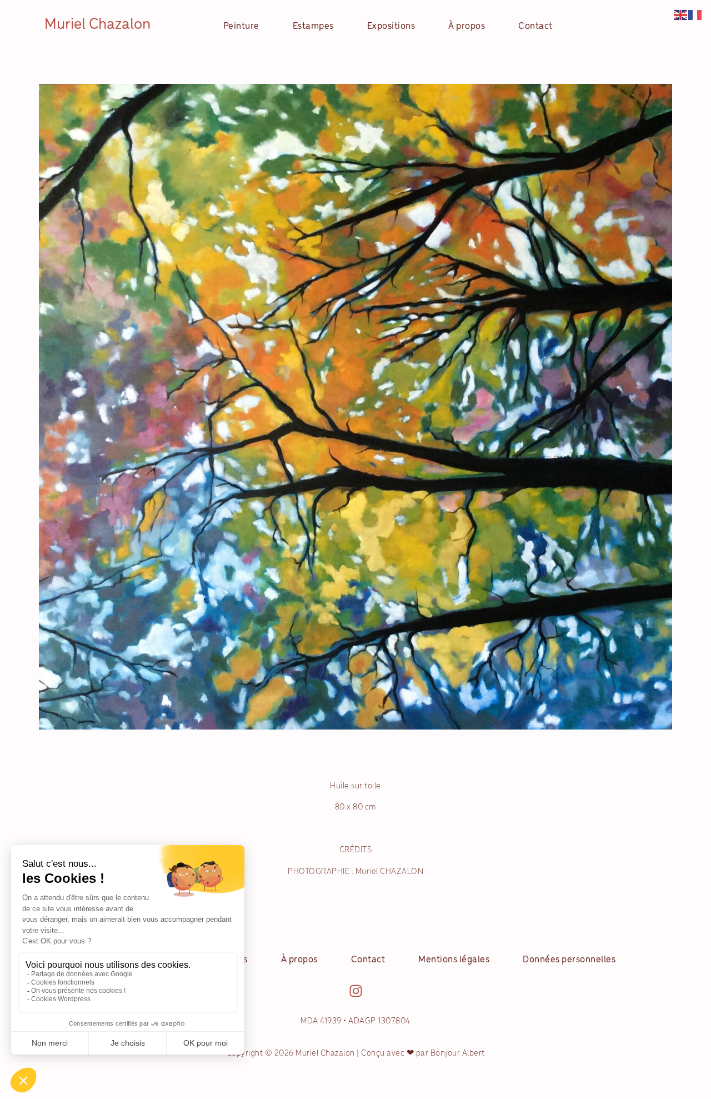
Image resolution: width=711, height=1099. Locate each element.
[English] (681, 15)
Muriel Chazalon (97, 24)
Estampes (313, 27)
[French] (695, 15)
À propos (466, 27)
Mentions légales (453, 960)
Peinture (241, 27)
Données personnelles (569, 960)
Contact (535, 27)
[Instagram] (356, 991)
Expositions (391, 27)
